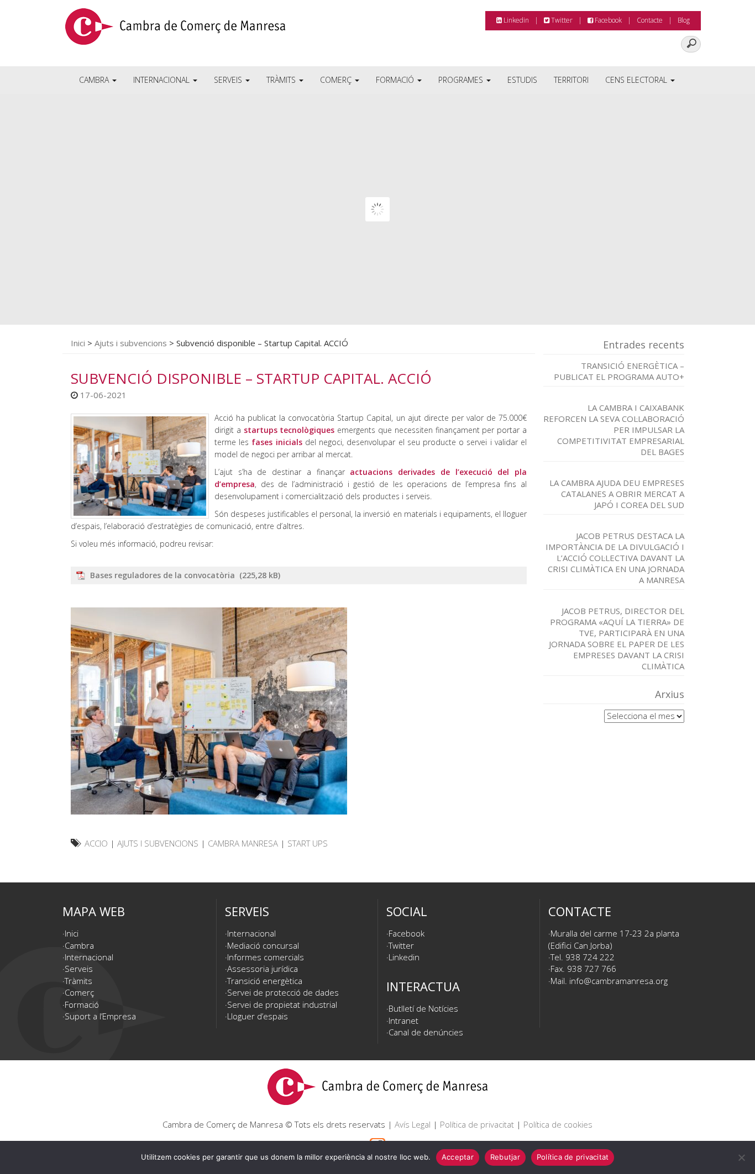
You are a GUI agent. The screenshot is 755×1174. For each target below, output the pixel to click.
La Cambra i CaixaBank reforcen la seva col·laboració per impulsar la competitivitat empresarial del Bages (613, 429)
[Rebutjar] (741, 1157)
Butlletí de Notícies (423, 1008)
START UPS (307, 843)
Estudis (522, 80)
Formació (396, 80)
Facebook (607, 20)
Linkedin (515, 20)
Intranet (403, 1020)
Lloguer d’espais (257, 1016)
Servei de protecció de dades (283, 992)
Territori (571, 80)
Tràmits (282, 80)
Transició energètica (264, 980)
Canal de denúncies (426, 1032)
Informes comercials (265, 957)
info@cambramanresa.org (618, 980)
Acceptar (458, 1156)
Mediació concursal (263, 945)
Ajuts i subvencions (131, 342)
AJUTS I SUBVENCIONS (157, 843)
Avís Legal (413, 1124)
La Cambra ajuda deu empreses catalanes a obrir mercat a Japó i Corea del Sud (616, 493)
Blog (684, 20)
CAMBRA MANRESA (243, 843)
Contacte (650, 20)
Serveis (229, 80)
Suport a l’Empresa (100, 1016)
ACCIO (96, 843)
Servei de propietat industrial (282, 1004)
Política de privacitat (477, 1124)
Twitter (561, 20)
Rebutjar (505, 1156)
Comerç (337, 80)
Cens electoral (637, 80)
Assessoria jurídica (262, 968)
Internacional (162, 80)
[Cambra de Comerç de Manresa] (175, 30)
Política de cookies (558, 1124)
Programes (461, 80)
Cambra (95, 80)
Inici (78, 342)
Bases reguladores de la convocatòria (163, 575)
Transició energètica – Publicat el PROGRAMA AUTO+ (619, 371)
